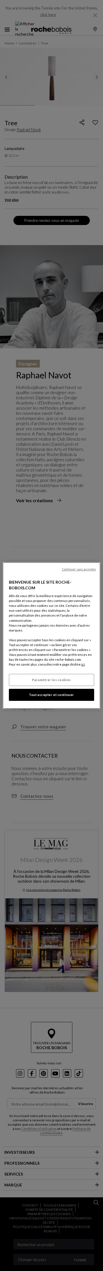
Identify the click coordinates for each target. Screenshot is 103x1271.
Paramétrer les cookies (51, 680)
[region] (51, 635)
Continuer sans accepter (79, 569)
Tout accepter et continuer (51, 695)
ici (83, 664)
